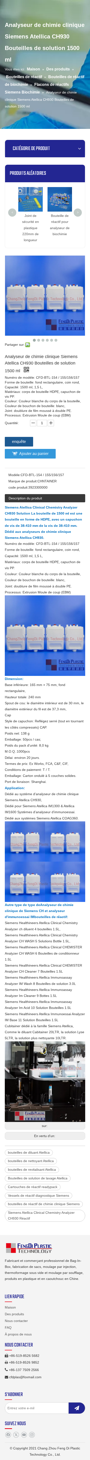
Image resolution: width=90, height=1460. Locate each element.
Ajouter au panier (33, 454)
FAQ (8, 1327)
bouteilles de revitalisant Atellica (32, 1169)
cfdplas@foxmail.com (25, 1377)
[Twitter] (16, 1435)
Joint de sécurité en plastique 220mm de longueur (30, 228)
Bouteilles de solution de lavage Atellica (37, 1178)
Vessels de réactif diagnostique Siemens (38, 1195)
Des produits (14, 1314)
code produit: (18, 487)
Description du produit (25, 498)
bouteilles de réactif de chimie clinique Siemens (44, 1204)
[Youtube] (24, 1435)
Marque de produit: (22, 481)
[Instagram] (32, 1435)
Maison (10, 1307)
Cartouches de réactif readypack (32, 1187)
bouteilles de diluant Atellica (29, 1152)
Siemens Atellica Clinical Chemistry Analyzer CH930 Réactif (41, 1215)
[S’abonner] (76, 1408)
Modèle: (14, 475)
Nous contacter (16, 1321)
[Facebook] (8, 1435)
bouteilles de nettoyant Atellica (31, 1161)
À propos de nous (18, 1334)
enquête (19, 442)
